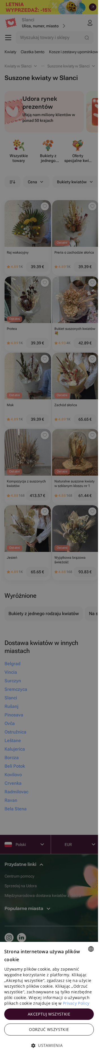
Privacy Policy (76, 1003)
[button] (49, 1045)
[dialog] (49, 999)
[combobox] (91, 949)
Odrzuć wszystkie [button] (49, 1029)
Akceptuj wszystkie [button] (49, 1014)
